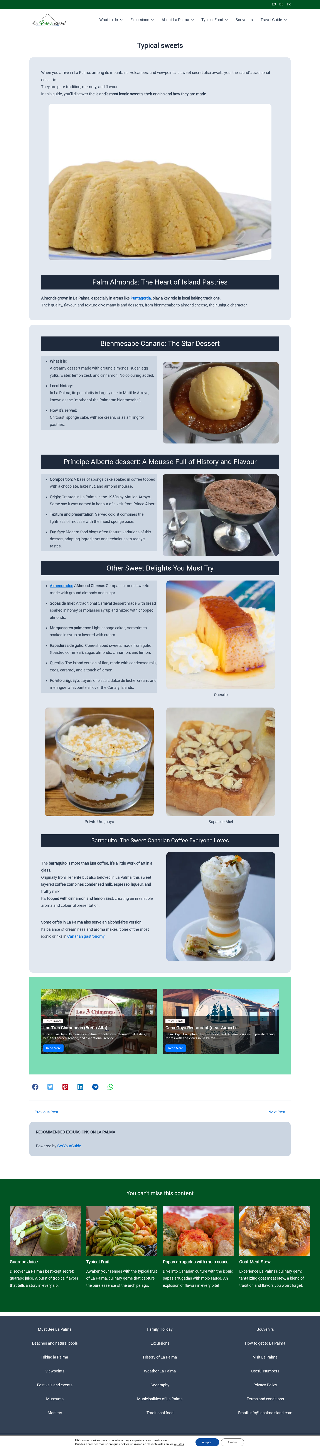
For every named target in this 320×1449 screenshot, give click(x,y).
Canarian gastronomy (85, 936)
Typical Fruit (98, 1261)
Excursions (139, 19)
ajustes (179, 1444)
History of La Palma (160, 1357)
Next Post (279, 1112)
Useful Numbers (265, 1371)
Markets (55, 1413)
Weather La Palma (160, 1371)
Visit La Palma (265, 1357)
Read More (53, 1048)
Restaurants (53, 1021)
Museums (55, 1399)
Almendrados (61, 585)
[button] (120, 19)
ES (274, 4)
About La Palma (175, 19)
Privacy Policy (265, 1385)
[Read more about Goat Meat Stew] (274, 1230)
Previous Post (44, 1112)
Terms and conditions (265, 1399)
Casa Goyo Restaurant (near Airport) (200, 1027)
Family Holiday (160, 1329)
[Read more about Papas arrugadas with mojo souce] (198, 1230)
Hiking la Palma (54, 1357)
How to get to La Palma (265, 1343)
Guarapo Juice (24, 1261)
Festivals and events (54, 1385)
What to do (108, 19)
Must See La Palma (55, 1329)
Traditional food (160, 1413)
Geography (159, 1385)
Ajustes (232, 1442)
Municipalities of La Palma (160, 1399)
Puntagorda (141, 298)
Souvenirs (244, 19)
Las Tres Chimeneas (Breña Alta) (75, 1027)
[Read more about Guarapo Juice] (45, 1230)
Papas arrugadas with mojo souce (196, 1261)
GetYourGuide (69, 1146)
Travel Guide (271, 19)
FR (289, 4)
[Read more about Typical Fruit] (121, 1230)
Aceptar (207, 1442)
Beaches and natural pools (55, 1343)
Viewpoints (54, 1371)
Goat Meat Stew (255, 1261)
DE (281, 4)
